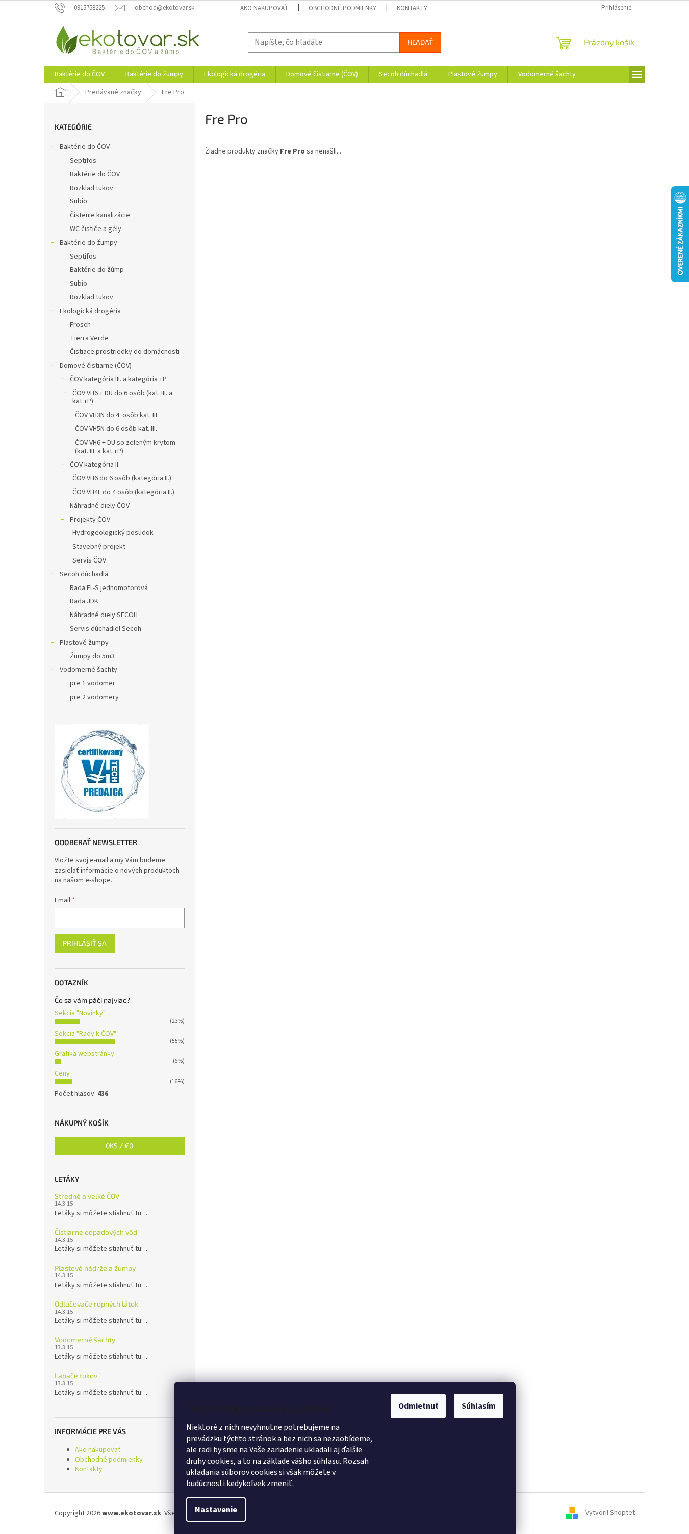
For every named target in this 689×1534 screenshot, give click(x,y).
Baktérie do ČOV (85, 147)
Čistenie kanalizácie (100, 215)
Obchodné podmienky (342, 8)
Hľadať (420, 42)
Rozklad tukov (91, 188)
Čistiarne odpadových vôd (96, 1232)
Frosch (80, 325)
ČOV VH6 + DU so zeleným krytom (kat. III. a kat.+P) (125, 447)
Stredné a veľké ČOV (87, 1196)
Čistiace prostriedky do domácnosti (125, 352)
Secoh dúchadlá (84, 574)
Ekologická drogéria (90, 311)
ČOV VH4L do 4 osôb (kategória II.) (123, 492)
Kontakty (412, 8)
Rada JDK (84, 601)
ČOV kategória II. (95, 464)
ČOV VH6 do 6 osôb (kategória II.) (121, 478)
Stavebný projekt (98, 547)
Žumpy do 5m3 (92, 656)
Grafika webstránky (84, 1054)
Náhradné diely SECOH (104, 615)
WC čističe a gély (95, 229)
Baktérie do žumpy (88, 243)
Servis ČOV (89, 560)
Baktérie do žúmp (97, 270)
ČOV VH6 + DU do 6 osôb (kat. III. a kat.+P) (122, 397)
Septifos (83, 161)
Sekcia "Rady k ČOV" (85, 1034)
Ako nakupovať (264, 8)
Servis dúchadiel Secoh (105, 629)
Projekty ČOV (90, 520)
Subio (78, 201)
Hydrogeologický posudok (113, 533)
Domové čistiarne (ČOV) (96, 366)
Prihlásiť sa (85, 943)
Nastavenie (216, 1509)
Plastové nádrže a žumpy (95, 1268)
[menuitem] (79, 74)
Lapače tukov (76, 1375)
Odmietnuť (418, 1406)
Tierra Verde (89, 338)
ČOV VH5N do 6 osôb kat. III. (116, 429)
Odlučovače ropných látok (96, 1304)
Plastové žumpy (84, 642)
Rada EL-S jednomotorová (109, 588)
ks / (119, 1145)
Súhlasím (479, 1406)
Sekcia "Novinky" (80, 1013)
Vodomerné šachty (88, 669)
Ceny (62, 1073)
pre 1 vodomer (92, 683)
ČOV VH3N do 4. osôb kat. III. (117, 415)
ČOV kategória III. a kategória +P (118, 379)
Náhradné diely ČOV (100, 506)
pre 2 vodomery (94, 697)
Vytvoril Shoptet (610, 1513)
